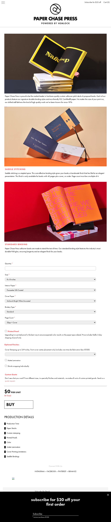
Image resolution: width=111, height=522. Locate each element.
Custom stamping (12, 433)
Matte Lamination (14, 360)
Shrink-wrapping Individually (18, 366)
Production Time (11, 423)
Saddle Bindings (11, 456)
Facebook (51, 471)
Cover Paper (10, 296)
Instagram (40, 471)
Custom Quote (11, 374)
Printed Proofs (10, 437)
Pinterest (62, 471)
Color (7, 442)
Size (7, 274)
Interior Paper (10, 285)
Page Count (10, 317)
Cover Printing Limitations (15, 451)
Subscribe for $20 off (93, 2)
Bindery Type (10, 307)
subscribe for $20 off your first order (55, 502)
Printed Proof (13, 331)
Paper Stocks (10, 428)
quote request (10, 381)
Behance (72, 471)
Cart (106, 2)
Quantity (9, 263)
